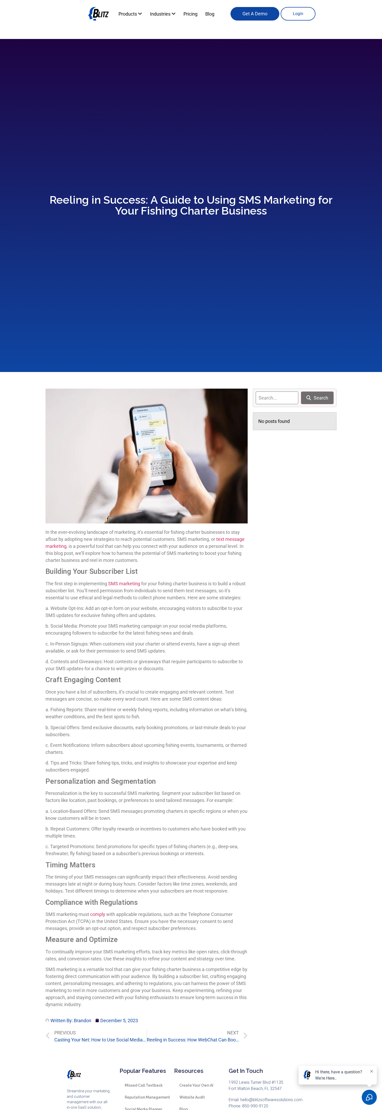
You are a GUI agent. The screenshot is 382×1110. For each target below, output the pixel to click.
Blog (209, 14)
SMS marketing (124, 583)
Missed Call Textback (144, 1085)
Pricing (190, 14)
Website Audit (192, 1097)
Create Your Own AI (196, 1085)
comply (97, 914)
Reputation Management (147, 1097)
